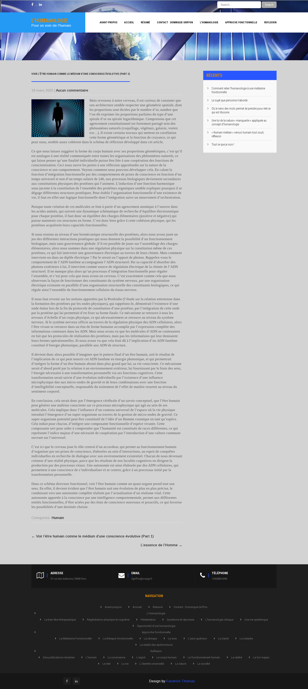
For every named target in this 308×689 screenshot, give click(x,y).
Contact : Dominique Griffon (175, 22)
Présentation (148, 619)
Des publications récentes (59, 657)
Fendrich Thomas (180, 681)
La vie (125, 663)
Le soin (172, 638)
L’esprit (140, 657)
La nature (180, 663)
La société (203, 663)
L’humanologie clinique (219, 619)
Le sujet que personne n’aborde (229, 100)
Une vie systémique (256, 619)
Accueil (129, 22)
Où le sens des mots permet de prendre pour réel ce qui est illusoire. (241, 110)
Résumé (145, 22)
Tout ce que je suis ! (223, 144)
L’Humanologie (209, 22)
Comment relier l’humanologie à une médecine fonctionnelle (238, 90)
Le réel (106, 663)
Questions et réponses (180, 619)
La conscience (116, 657)
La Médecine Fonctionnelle (75, 638)
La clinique (150, 638)
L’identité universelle (152, 663)
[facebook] (32, 4)
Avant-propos (108, 22)
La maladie (246, 638)
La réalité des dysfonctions (156, 644)
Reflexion (270, 22)
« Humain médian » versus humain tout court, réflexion (238, 134)
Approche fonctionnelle (241, 22)
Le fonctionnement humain (204, 657)
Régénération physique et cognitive (108, 619)
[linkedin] (40, 4)
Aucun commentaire (72, 90)
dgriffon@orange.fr (141, 578)
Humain (58, 518)
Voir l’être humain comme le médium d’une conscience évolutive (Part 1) (92, 536)
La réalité (236, 657)
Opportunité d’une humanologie (156, 625)
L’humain (91, 657)
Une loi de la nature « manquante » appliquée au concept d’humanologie (239, 122)
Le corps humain (167, 657)
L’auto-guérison (197, 638)
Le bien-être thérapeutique (60, 619)
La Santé (223, 638)
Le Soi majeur (261, 657)
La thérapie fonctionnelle (118, 638)
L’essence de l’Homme (161, 545)
